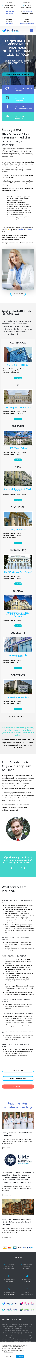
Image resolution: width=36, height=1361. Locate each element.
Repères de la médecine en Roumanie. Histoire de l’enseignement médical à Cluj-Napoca (16, 1221)
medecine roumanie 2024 (9, 1324)
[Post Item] (18, 1120)
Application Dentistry (19, 99)
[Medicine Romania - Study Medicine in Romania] (10, 30)
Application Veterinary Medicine (23, 107)
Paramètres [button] (8, 1356)
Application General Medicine (23, 89)
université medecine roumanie (21, 1334)
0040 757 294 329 (27, 11)
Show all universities (17, 717)
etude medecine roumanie (22, 1339)
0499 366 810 (9, 23)
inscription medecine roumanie (13, 1326)
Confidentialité (8, 1352)
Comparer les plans (18, 1078)
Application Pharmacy (19, 117)
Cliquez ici (17, 378)
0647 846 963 (10, 11)
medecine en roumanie (14, 1330)
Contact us (18, 294)
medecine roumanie (13, 1328)
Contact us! (18, 868)
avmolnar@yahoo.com (27, 23)
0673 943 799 (9, 13)
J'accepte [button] (20, 1356)
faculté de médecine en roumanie (11, 1336)
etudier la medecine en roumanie (17, 1332)
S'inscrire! (17, 1086)
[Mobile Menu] (31, 30)
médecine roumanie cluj (24, 1338)
